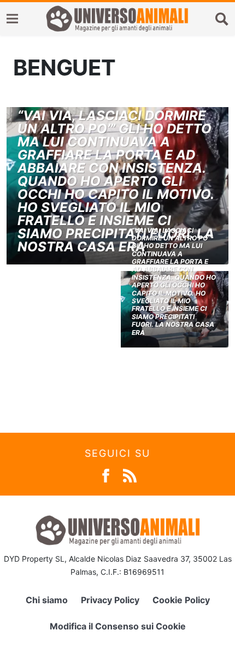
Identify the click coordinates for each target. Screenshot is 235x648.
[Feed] (130, 474)
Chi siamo (47, 599)
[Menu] (12, 19)
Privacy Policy (110, 599)
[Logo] (117, 18)
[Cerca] (221, 18)
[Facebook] (106, 474)
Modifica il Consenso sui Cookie (118, 626)
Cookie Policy (181, 599)
